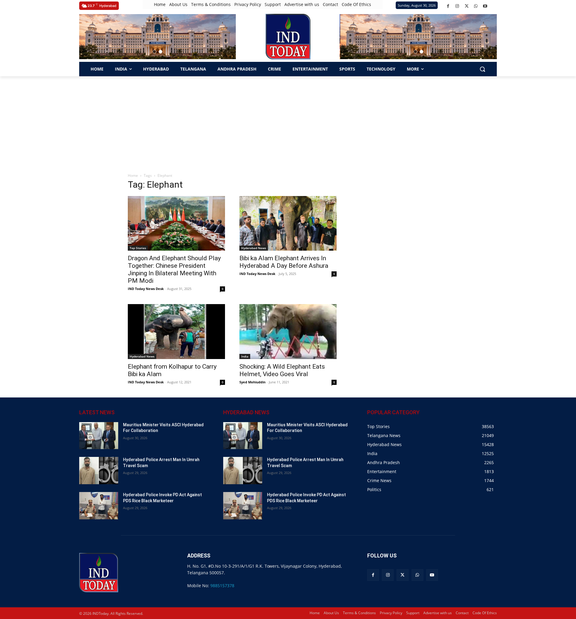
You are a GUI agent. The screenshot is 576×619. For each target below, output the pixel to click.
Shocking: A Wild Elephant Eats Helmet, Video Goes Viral (282, 370)
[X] (467, 6)
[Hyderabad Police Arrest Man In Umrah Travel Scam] (98, 470)
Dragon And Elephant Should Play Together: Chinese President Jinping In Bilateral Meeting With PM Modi (174, 269)
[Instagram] (457, 6)
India (244, 356)
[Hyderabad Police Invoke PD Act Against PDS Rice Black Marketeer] (98, 505)
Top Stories (138, 248)
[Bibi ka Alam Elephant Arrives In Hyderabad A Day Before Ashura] (288, 223)
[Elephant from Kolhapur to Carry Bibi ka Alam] (176, 331)
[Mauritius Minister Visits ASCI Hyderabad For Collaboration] (98, 435)
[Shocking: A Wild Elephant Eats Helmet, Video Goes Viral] (288, 331)
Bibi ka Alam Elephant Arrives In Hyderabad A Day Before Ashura (283, 262)
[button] (154, 51)
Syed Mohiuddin (252, 382)
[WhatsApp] (476, 6)
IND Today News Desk (146, 288)
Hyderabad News (253, 248)
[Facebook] (448, 6)
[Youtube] (485, 6)
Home (133, 175)
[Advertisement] (288, 121)
